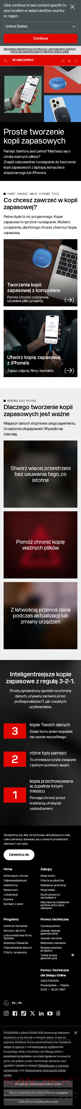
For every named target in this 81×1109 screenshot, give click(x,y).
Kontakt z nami (13, 904)
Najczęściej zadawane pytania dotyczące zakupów (54, 905)
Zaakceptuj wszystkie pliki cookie (38, 1101)
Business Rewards (16, 943)
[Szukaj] (75, 60)
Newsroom (11, 890)
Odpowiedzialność (15, 880)
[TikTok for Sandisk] (23, 1014)
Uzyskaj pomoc (50, 926)
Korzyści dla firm (14, 931)
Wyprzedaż (47, 890)
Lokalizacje (11, 894)
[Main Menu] (6, 60)
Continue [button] (40, 38)
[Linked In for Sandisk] (41, 1013)
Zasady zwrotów (51, 938)
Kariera (8, 899)
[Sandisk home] (24, 60)
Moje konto (47, 876)
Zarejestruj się (19, 855)
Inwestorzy (11, 885)
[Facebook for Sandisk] (15, 1013)
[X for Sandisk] (32, 1014)
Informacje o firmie (16, 876)
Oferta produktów (52, 880)
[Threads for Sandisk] (58, 1013)
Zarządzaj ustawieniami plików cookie (38, 1084)
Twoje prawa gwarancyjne (49, 956)
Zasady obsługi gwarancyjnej (50, 932)
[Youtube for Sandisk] (50, 1014)
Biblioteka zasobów (53, 943)
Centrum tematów (15, 926)
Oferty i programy (15, 952)
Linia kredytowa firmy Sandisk (18, 936)
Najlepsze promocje (53, 885)
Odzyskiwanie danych (18, 948)
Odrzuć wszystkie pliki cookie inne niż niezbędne (38, 1092)
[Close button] (72, 7)
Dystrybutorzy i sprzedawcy (50, 896)
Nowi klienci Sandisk (35, 50)
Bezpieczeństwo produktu (51, 949)
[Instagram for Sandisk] (6, 1014)
